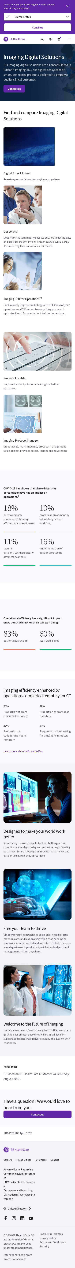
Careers (7, 1159)
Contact (55, 1159)
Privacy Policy (48, 1238)
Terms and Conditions (53, 1242)
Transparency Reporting (18, 1190)
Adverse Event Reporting (18, 1169)
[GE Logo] (14, 40)
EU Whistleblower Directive (19, 1184)
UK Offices (41, 1159)
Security (45, 1246)
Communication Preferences (19, 1176)
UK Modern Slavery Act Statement (19, 1196)
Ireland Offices (23, 1159)
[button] (42, 39)
